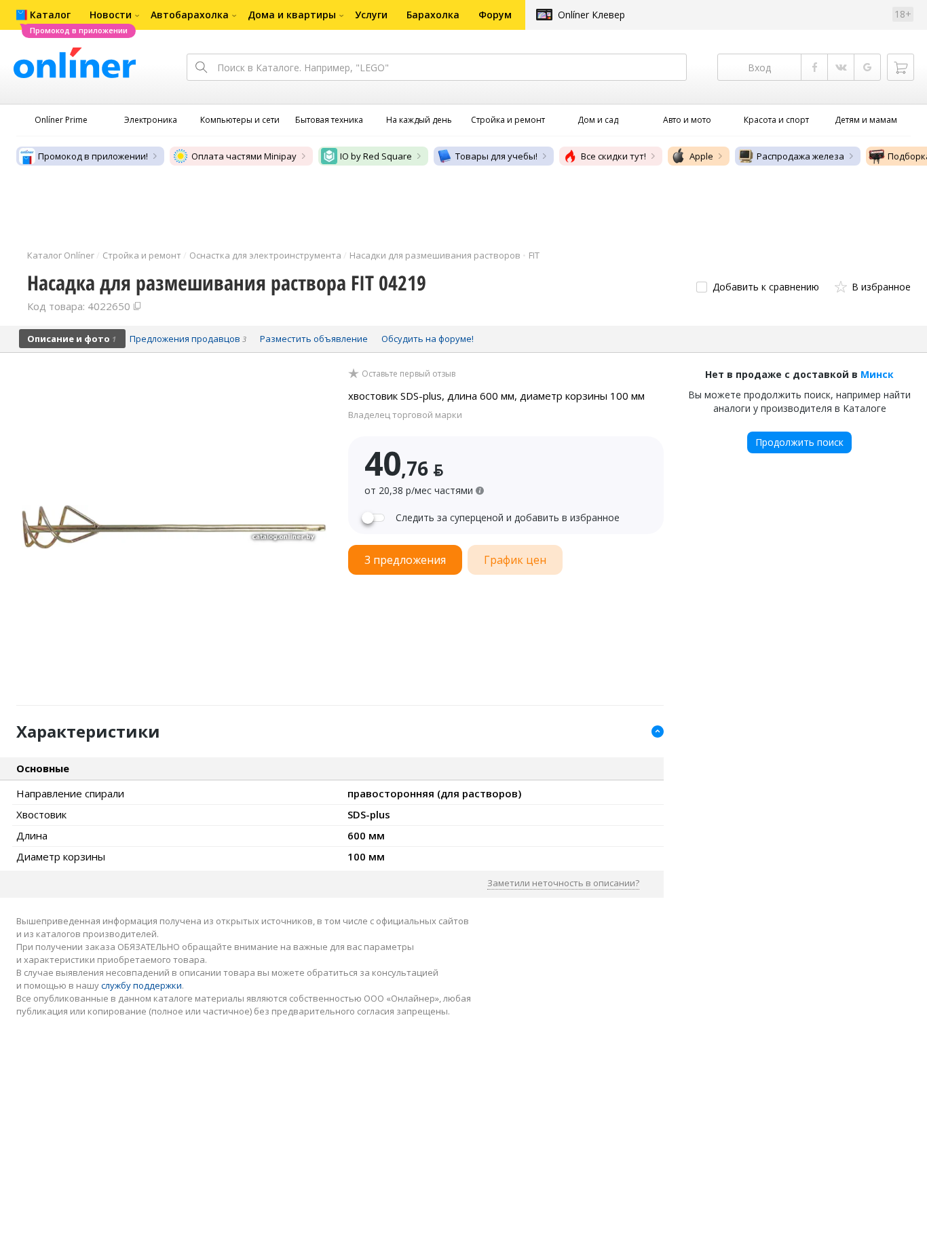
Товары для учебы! (496, 156)
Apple (701, 156)
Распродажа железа (800, 156)
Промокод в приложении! (93, 156)
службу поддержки (141, 985)
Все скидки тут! (613, 156)
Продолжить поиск (799, 442)
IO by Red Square (376, 156)
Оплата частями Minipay (244, 156)
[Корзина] (900, 67)
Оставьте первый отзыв (408, 374)
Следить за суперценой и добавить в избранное (508, 517)
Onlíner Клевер (591, 14)
